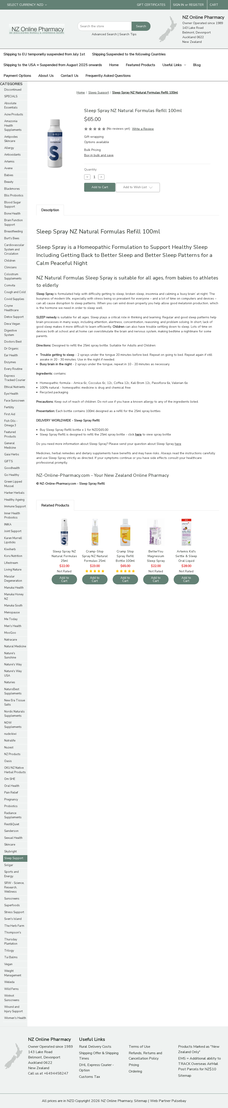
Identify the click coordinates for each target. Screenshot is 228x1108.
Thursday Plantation (10, 941)
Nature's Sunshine (10, 655)
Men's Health (12, 626)
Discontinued (12, 90)
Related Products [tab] (55, 505)
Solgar (8, 865)
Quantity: (90, 169)
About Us (46, 75)
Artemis (9, 162)
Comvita (9, 285)
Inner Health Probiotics (12, 515)
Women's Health (15, 1018)
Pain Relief (11, 793)
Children (9, 261)
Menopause (12, 612)
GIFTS (8, 461)
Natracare (10, 640)
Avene (8, 168)
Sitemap (184, 1075)
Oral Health (11, 786)
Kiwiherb (10, 549)
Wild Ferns (11, 989)
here (178, 444)
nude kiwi (10, 734)
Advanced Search (104, 34)
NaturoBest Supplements (13, 691)
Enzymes (10, 362)
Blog (197, 64)
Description (50, 210)
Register (196, 5)
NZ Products (12, 754)
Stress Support (14, 912)
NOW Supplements (13, 725)
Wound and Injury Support (13, 1009)
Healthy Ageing (14, 500)
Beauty (8, 182)
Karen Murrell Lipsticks (13, 540)
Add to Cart (64, 536)
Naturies (9, 682)
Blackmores (12, 189)
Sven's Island (13, 919)
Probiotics (11, 806)
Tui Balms (11, 957)
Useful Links (172, 64)
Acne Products (13, 114)
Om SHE (9, 779)
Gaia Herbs (11, 454)
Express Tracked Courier (14, 378)
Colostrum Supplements (13, 276)
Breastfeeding (13, 231)
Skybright (10, 852)
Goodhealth (12, 468)
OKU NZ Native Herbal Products (15, 770)
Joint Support (12, 531)
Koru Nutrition (13, 556)
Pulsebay (178, 1100)
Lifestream (11, 563)
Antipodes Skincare (11, 139)
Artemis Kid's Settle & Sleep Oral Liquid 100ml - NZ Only (186, 556)
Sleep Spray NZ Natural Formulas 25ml (64, 556)
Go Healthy (11, 475)
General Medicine (10, 445)
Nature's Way (13, 664)
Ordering (135, 1071)
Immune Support (15, 506)
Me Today (11, 619)
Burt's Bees (11, 238)
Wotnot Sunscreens (11, 998)
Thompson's (12, 933)
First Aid (9, 414)
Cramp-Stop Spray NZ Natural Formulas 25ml (95, 556)
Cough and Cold (15, 292)
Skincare (9, 845)
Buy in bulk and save (99, 155)
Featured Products (140, 64)
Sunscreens (11, 899)
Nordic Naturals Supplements (14, 714)
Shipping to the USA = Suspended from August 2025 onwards (53, 64)
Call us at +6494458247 (48, 1073)
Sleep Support (13, 858)
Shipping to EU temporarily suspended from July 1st (44, 54)
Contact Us (69, 75)
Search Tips (127, 34)
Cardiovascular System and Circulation (14, 249)
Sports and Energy (11, 874)
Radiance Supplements (13, 815)
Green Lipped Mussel (13, 484)
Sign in (178, 5)
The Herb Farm (14, 926)
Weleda (9, 982)
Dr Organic (11, 349)
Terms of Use (139, 1046)
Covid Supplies (14, 299)
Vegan (8, 964)
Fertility (9, 407)
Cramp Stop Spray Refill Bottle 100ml (125, 556)
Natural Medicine (15, 646)
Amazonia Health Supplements (13, 125)
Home (114, 64)
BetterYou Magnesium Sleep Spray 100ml (156, 556)
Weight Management (12, 973)
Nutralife (9, 741)
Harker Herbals (14, 493)
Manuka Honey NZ (14, 596)
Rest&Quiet (11, 824)
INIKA (7, 525)
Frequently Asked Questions (108, 75)
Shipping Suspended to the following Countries (129, 54)
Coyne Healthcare (11, 308)
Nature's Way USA (13, 673)
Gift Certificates (151, 5)
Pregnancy (11, 800)
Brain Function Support (13, 222)
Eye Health (11, 394)
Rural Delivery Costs (95, 1046)
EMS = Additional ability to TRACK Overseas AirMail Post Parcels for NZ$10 (199, 1064)
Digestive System (10, 333)
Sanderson (11, 831)
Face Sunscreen (14, 401)
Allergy (9, 148)
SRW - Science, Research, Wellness (14, 887)
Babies (8, 175)
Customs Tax (89, 1076)
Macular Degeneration (13, 579)
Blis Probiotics (13, 196)
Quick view (64, 528)
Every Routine (13, 369)
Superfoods (12, 905)
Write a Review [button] (143, 129)
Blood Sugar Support (12, 204)
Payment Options (17, 75)
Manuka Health (14, 588)
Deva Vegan (12, 324)
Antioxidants (12, 155)
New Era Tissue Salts (14, 702)
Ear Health (11, 355)
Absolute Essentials (11, 105)
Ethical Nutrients (14, 387)
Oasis (8, 761)
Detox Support (14, 317)
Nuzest (8, 748)
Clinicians (10, 267)
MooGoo (10, 633)
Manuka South (13, 606)
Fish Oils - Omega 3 (11, 423)
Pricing (134, 1064)
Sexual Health (13, 838)
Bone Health (12, 214)
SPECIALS (10, 96)
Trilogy (9, 951)
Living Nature (12, 570)
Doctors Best (13, 342)
